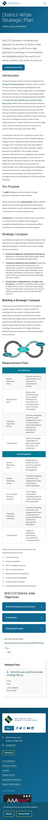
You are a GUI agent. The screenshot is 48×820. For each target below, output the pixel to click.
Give (8, 728)
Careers (6, 770)
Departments (8, 775)
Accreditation (8, 761)
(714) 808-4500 (10, 745)
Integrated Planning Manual (13, 84)
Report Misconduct (11, 784)
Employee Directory (11, 779)
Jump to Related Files (13, 67)
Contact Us (8, 753)
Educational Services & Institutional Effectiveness (24, 643)
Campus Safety (9, 765)
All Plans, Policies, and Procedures (14, 26)
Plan (9, 652)
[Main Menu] (44, 3)
